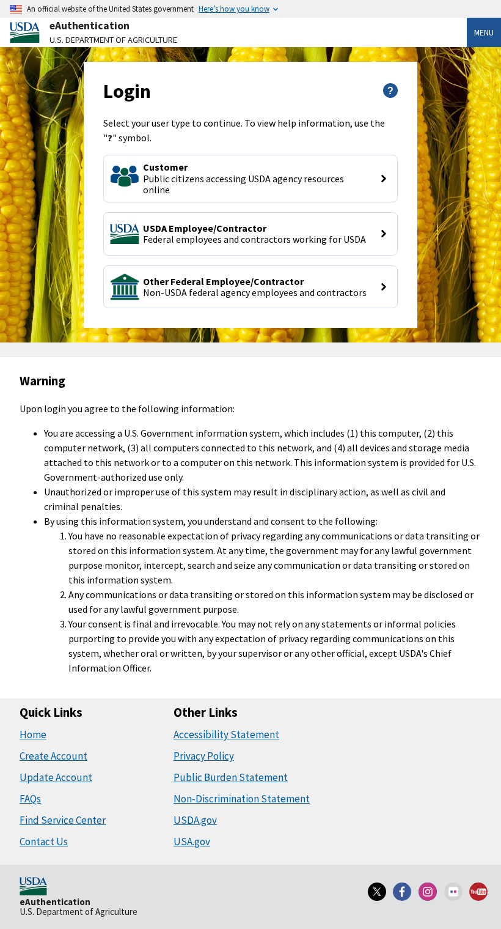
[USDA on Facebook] (402, 891)
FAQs (30, 798)
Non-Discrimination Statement (242, 798)
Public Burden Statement (231, 777)
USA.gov (192, 841)
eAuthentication (89, 25)
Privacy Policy (204, 756)
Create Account (53, 756)
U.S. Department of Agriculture (113, 39)
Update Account (56, 777)
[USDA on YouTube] (478, 891)
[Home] (33, 887)
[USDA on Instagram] (428, 891)
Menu (484, 32)
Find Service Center (63, 820)
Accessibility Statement (226, 734)
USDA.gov (195, 820)
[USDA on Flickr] (453, 891)
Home (33, 734)
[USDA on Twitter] (377, 891)
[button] (250, 178)
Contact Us (44, 841)
